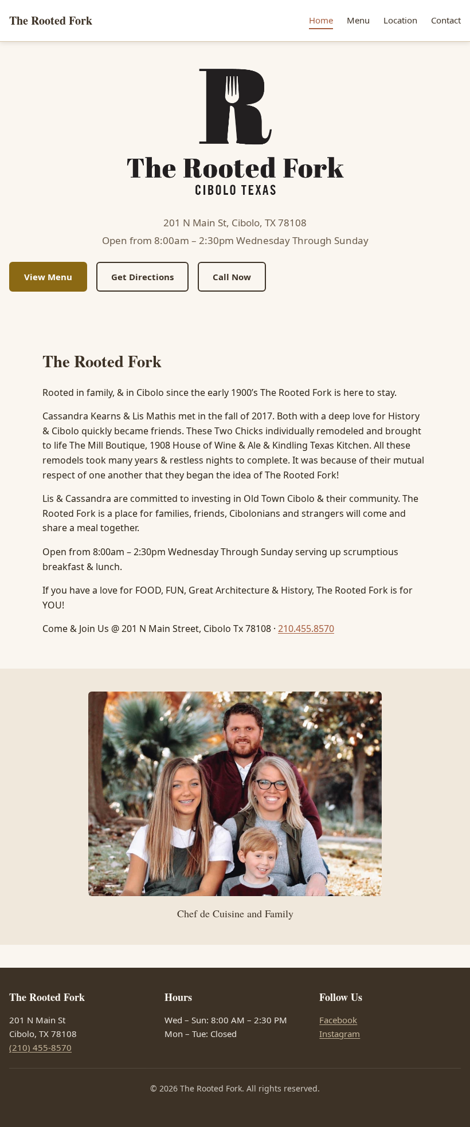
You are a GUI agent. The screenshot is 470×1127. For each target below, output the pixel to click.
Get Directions (142, 276)
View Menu (48, 276)
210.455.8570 (306, 628)
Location (400, 20)
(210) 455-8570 (40, 1047)
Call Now (232, 276)
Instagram (339, 1033)
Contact (446, 20)
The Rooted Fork (50, 20)
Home (321, 20)
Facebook (338, 1020)
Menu (358, 20)
